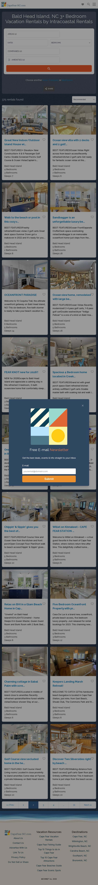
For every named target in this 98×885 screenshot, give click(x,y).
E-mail (25, 465)
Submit (49, 479)
